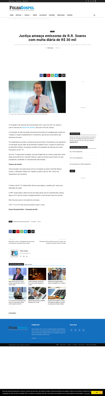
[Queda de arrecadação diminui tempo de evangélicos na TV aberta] (57, 274)
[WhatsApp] (52, 75)
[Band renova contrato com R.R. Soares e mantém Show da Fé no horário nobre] (18, 274)
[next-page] (12, 307)
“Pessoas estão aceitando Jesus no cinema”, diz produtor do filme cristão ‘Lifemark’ (52, 242)
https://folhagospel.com (25, 253)
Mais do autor (28, 264)
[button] (94, 15)
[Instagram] (88, 1)
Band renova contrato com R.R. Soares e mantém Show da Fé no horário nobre (17, 283)
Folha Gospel (50, 47)
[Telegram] (56, 75)
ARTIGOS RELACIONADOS (16, 264)
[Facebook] (86, 1)
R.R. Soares (33, 221)
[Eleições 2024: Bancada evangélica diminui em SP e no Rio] (37, 293)
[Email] (60, 75)
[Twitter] (79, 330)
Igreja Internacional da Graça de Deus (21, 221)
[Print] (63, 75)
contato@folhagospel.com (44, 338)
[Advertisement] (65, 8)
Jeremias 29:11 (74, 142)
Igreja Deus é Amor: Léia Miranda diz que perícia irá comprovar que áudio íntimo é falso (21, 242)
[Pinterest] (48, 75)
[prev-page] (10, 307)
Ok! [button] (97, 392)
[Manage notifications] (101, 392)
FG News (15, 18)
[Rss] (83, 330)
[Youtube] (95, 1)
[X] (91, 1)
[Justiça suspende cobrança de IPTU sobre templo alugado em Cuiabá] (37, 274)
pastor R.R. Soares (28, 127)
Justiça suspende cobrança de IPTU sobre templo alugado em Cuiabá (36, 283)
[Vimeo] (93, 1)
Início (10, 18)
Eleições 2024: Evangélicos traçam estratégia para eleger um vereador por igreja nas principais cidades (56, 302)
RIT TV (39, 221)
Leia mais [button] (87, 393)
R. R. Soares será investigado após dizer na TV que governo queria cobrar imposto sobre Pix (17, 302)
